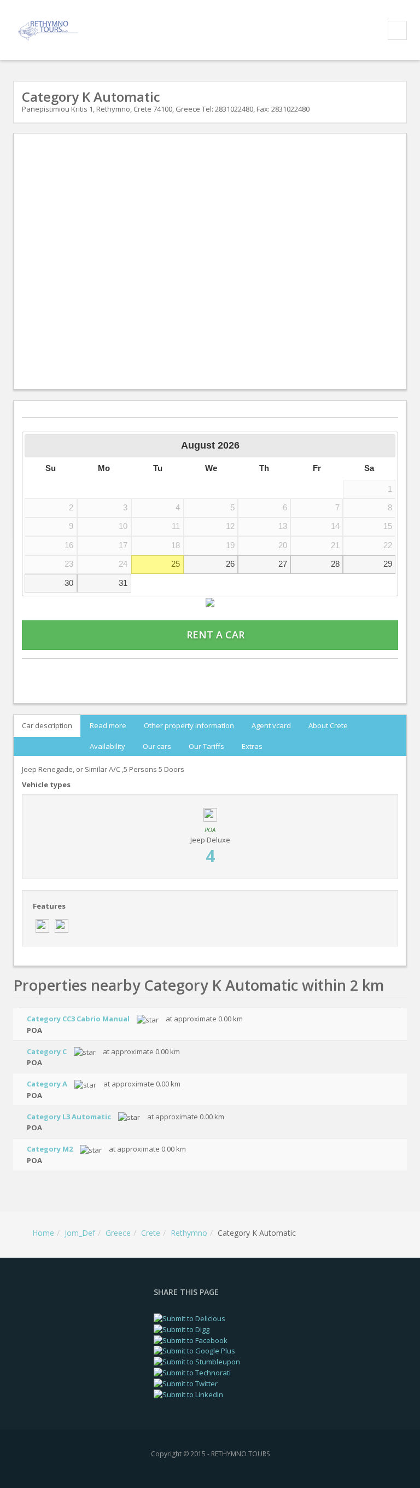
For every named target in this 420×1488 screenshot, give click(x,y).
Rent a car (214, 634)
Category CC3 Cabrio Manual (78, 1019)
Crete (150, 1233)
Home (43, 1233)
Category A (47, 1084)
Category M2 (50, 1149)
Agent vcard (271, 725)
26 (230, 564)
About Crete (328, 725)
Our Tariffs (206, 746)
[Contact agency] (81, 672)
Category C (47, 1051)
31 (123, 582)
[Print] (210, 672)
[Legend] (210, 601)
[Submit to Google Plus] (194, 1350)
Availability (107, 746)
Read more (108, 725)
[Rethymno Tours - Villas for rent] (50, 29)
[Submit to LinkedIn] (188, 1393)
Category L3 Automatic (69, 1116)
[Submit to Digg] (181, 1329)
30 (69, 582)
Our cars (157, 746)
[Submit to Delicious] (189, 1318)
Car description (47, 725)
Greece (118, 1233)
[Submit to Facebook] (191, 1339)
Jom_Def (80, 1233)
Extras (252, 746)
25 (175, 564)
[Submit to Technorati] (192, 1372)
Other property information (189, 725)
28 (335, 564)
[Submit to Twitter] (186, 1383)
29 (387, 564)
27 (282, 564)
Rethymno (189, 1233)
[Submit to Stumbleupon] (197, 1361)
